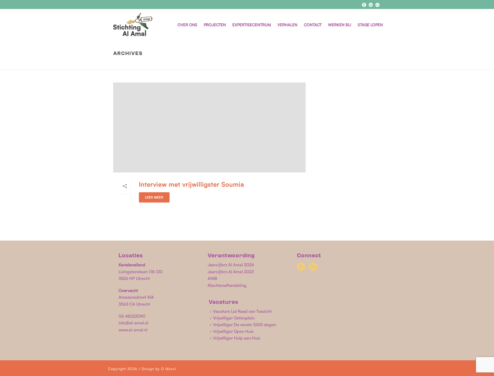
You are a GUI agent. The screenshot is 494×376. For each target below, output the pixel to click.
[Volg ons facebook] (301, 267)
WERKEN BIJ (339, 24)
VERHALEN (287, 24)
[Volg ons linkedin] (313, 267)
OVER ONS (187, 24)
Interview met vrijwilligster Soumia (191, 184)
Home (321, 64)
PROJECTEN (215, 24)
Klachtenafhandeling (227, 285)
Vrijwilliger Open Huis (233, 331)
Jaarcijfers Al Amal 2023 (231, 271)
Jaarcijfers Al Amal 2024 (231, 264)
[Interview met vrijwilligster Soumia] (209, 127)
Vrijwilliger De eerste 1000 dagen (244, 324)
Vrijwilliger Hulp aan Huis (236, 338)
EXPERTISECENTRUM (251, 24)
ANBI (212, 278)
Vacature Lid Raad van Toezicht (242, 311)
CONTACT (313, 24)
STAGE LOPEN (370, 24)
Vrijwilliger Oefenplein (233, 317)
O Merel (168, 368)
